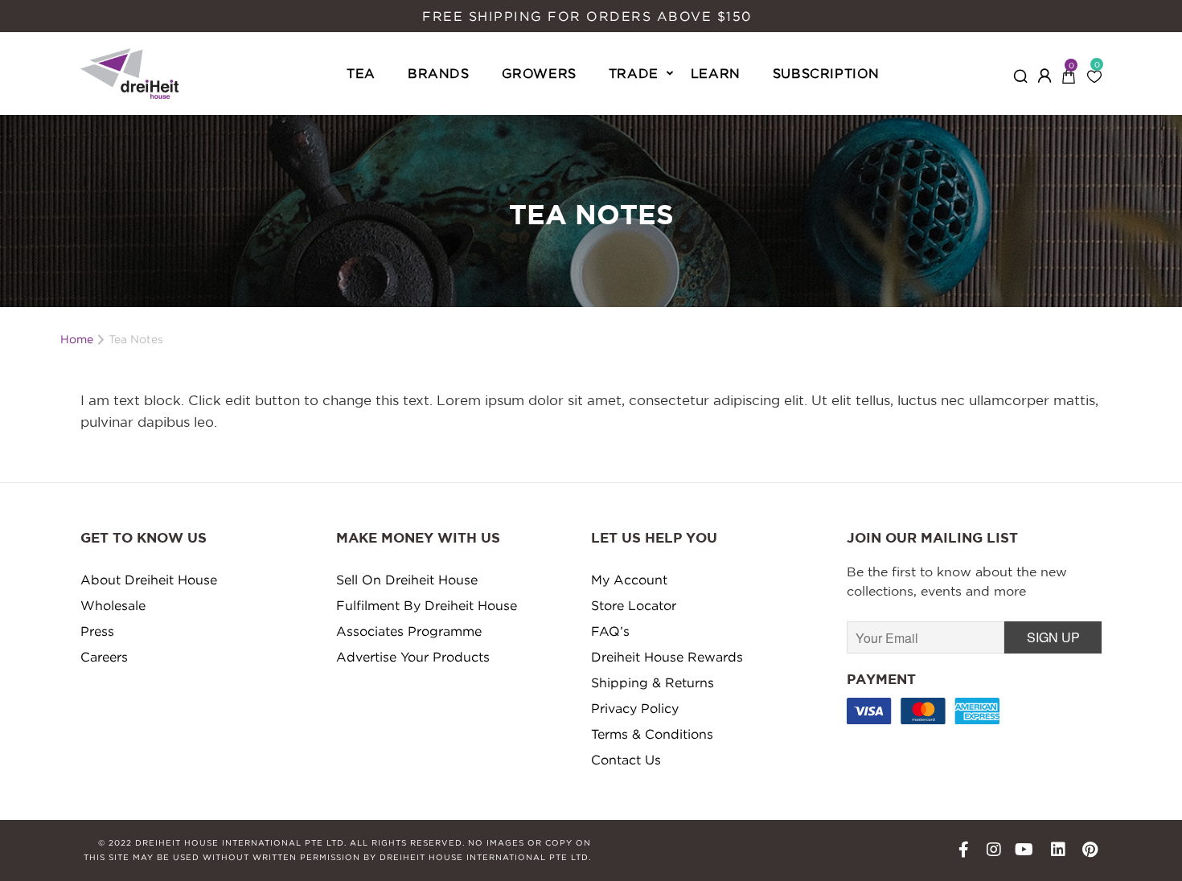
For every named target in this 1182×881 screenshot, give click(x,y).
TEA (361, 73)
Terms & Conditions (652, 734)
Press (97, 631)
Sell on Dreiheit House (407, 579)
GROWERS (539, 73)
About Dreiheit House (148, 579)
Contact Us (626, 759)
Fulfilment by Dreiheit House (426, 605)
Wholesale (113, 605)
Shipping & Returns (652, 682)
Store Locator (633, 605)
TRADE (634, 73)
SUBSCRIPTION (826, 73)
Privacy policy (635, 708)
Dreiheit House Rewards (667, 656)
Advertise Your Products (413, 656)
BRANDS (439, 73)
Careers (104, 656)
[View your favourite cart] (1094, 71)
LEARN (716, 73)
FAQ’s (610, 631)
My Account (629, 579)
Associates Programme (409, 631)
